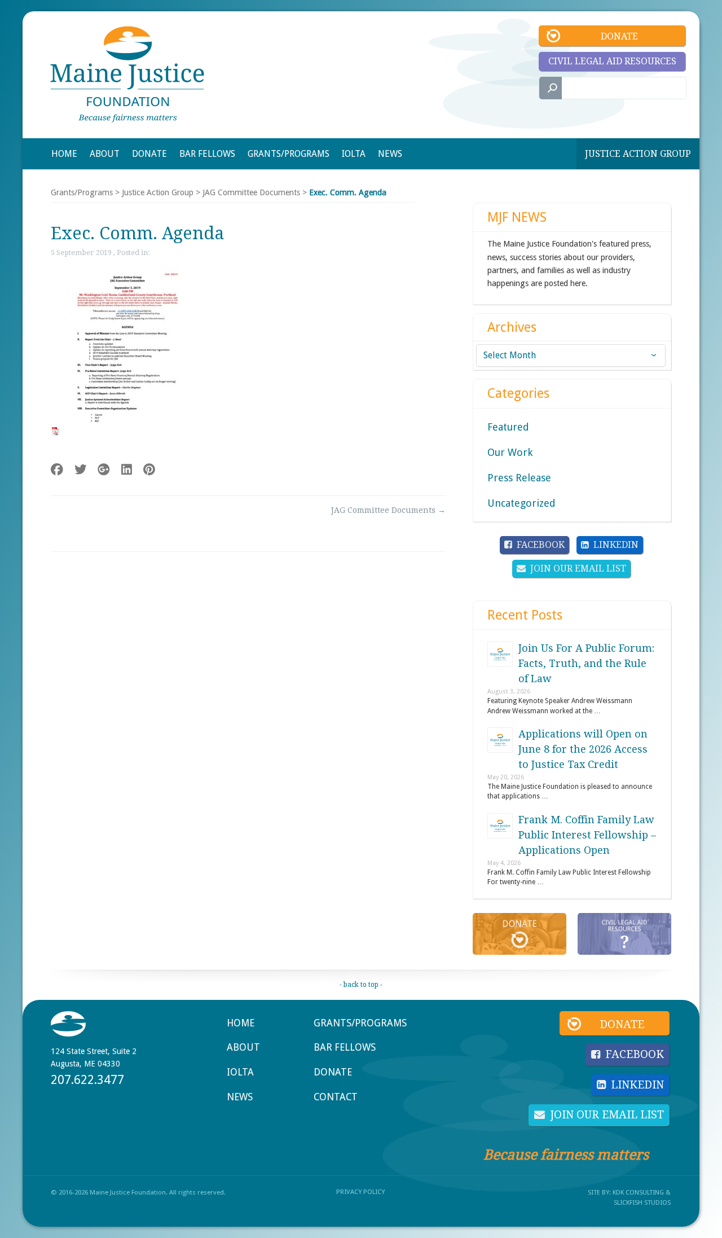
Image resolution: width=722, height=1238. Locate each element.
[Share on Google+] (104, 470)
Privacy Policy (360, 1192)
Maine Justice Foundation (127, 74)
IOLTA (240, 1072)
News (240, 1097)
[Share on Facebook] (57, 470)
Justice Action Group (638, 153)
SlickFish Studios (642, 1202)
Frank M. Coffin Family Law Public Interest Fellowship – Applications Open (587, 835)
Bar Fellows (345, 1047)
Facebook (541, 544)
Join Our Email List (578, 568)
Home (240, 1023)
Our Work (509, 452)
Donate (619, 36)
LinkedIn (616, 544)
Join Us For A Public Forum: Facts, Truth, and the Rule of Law (586, 663)
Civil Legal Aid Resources (612, 61)
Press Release (519, 478)
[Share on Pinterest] (149, 470)
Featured (508, 427)
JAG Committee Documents (251, 192)
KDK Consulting (638, 1192)
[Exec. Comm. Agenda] (122, 431)
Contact (336, 1097)
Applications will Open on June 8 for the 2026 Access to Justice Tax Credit (583, 749)
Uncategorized (521, 503)
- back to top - (361, 985)
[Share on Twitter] (80, 470)
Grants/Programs (82, 192)
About (243, 1047)
